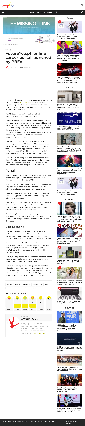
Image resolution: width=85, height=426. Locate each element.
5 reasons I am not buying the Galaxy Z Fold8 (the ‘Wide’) (68, 302)
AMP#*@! (40, 309)
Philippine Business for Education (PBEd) (20, 288)
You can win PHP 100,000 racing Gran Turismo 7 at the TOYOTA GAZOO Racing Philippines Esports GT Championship (69, 79)
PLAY (51, 12)
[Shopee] (53, 421)
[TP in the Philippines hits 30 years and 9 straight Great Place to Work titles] (69, 360)
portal (39, 288)
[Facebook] (35, 421)
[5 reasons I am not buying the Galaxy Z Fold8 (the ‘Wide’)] (69, 293)
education (26, 284)
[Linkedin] (42, 421)
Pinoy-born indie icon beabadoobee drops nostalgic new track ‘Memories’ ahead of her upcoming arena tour (69, 149)
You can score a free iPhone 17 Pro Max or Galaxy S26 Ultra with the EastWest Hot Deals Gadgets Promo (69, 57)
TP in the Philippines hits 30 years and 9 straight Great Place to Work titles (69, 369)
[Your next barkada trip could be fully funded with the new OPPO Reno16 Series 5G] (69, 27)
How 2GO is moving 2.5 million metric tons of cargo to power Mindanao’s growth (69, 410)
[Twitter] (46, 421)
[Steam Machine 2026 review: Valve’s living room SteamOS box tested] (69, 252)
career (17, 284)
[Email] (32, 421)
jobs (46, 284)
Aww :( (25, 309)
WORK (31, 12)
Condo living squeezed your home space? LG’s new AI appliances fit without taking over (68, 106)
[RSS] (56, 421)
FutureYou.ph (25, 102)
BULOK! (17, 309)
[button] (82, 5)
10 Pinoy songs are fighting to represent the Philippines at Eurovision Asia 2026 (68, 128)
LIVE (41, 12)
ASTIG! (32, 309)
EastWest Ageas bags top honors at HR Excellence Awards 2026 (67, 389)
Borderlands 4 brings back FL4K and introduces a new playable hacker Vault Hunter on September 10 (69, 171)
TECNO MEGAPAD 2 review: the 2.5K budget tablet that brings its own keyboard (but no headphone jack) (69, 240)
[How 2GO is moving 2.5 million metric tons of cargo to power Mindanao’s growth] (69, 400)
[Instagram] (38, 421)
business (9, 284)
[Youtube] (49, 421)
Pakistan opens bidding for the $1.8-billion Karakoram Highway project (69, 348)
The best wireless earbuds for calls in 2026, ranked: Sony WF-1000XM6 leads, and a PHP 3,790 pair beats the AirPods (69, 218)
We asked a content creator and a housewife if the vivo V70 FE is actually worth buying (69, 282)
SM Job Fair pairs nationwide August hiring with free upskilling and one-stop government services (68, 327)
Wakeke (9, 309)
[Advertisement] (28, 84)
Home (5, 421)
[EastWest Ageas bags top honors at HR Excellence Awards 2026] (69, 380)
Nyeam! (49, 309)
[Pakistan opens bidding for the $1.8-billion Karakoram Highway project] (69, 339)
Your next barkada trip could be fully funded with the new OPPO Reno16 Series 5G (69, 36)
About (10, 421)
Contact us (17, 421)
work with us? (39, 333)
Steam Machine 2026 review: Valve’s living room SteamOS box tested (68, 262)
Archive (24, 421)
